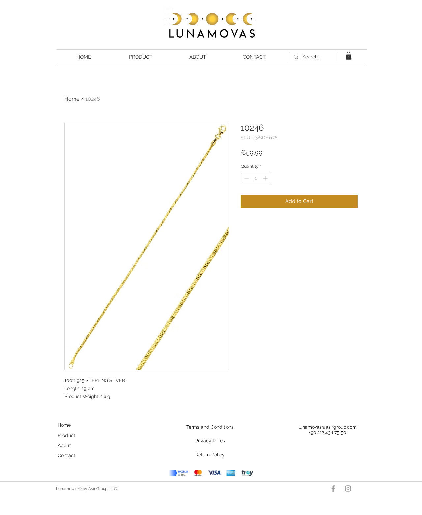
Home (71, 99)
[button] (349, 56)
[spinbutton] (256, 178)
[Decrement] (246, 178)
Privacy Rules (210, 440)
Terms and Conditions (210, 427)
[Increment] (266, 178)
